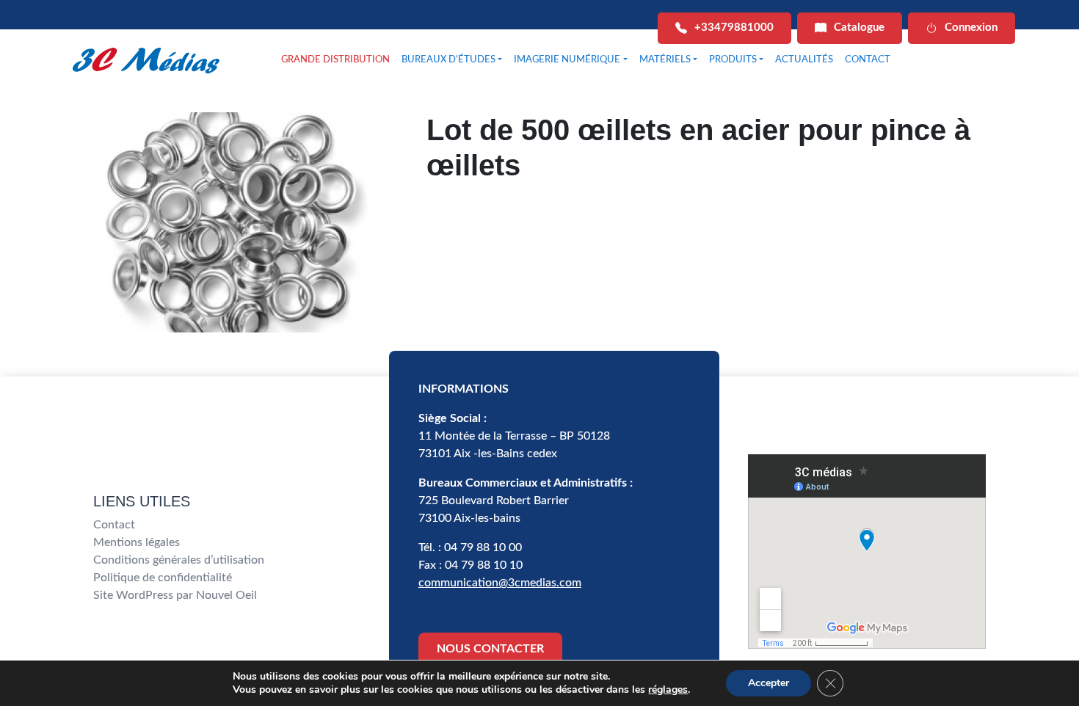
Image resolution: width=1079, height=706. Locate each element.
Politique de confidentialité (162, 577)
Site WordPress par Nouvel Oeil (175, 595)
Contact (114, 525)
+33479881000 (734, 27)
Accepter (768, 683)
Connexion (971, 27)
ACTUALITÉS (804, 60)
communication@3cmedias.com (499, 583)
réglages (668, 689)
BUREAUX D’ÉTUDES (448, 60)
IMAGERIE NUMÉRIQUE (567, 60)
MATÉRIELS (665, 60)
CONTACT (867, 60)
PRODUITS (733, 60)
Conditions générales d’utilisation (178, 560)
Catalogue (859, 27)
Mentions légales (136, 542)
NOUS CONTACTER (490, 649)
